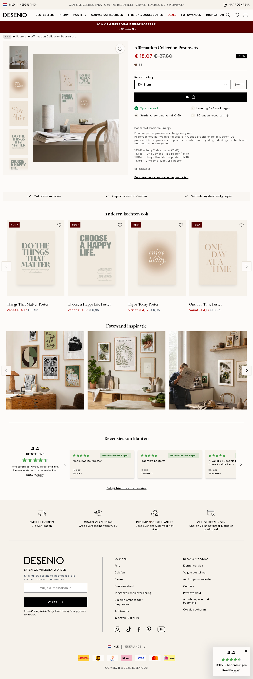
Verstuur (55, 602)
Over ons (121, 559)
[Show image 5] (18, 171)
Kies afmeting (143, 77)
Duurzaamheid (124, 586)
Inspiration (215, 15)
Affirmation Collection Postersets (53, 36)
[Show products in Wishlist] (236, 15)
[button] (239, 84)
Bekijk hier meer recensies (127, 488)
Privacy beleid (39, 611)
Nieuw (64, 15)
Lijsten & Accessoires (145, 15)
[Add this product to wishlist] (120, 48)
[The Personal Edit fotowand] (45, 370)
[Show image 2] (18, 85)
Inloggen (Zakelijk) (127, 618)
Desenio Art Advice (196, 559)
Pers (117, 565)
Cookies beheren (194, 609)
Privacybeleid (192, 593)
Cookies (188, 586)
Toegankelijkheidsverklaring (133, 593)
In (187, 97)
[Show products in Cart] (245, 15)
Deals (172, 15)
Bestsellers (45, 15)
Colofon (120, 572)
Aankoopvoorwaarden (197, 579)
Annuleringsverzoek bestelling (196, 601)
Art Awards (122, 611)
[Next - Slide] (246, 266)
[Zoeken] (228, 15)
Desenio (138, 667)
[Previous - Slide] (6, 266)
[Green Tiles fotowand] (127, 370)
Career (119, 579)
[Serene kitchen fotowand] (208, 370)
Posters (79, 15)
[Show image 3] (18, 113)
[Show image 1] (18, 57)
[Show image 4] (18, 142)
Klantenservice (193, 565)
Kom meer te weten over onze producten (161, 177)
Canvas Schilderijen (107, 15)
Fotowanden (191, 15)
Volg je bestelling (194, 572)
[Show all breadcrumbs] (7, 37)
